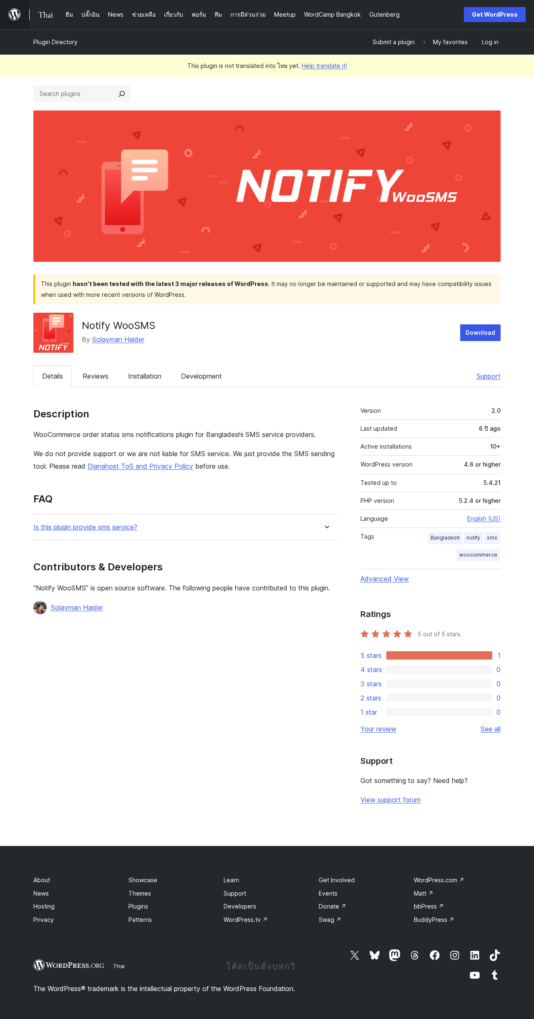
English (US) (484, 518)
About (41, 879)
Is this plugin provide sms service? (85, 527)
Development (201, 376)
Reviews (95, 376)
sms (492, 538)
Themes (139, 893)
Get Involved (337, 879)
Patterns (140, 919)
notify (473, 538)
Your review (378, 729)
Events (328, 893)
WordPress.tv (246, 919)
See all (491, 729)
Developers (240, 906)
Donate (332, 906)
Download (480, 332)
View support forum (390, 800)
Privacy (43, 919)
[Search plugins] (121, 93)
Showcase (142, 879)
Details (52, 376)
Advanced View (384, 579)
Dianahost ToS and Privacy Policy (140, 466)
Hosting (44, 906)
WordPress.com (439, 879)
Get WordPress (495, 14)
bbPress (429, 906)
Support (488, 376)
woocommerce (478, 555)
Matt (423, 893)
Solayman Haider (118, 339)
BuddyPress (434, 919)
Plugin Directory (55, 41)
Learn (231, 879)
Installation (144, 376)
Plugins (138, 906)
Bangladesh (445, 538)
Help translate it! (324, 65)
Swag (330, 919)
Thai (119, 966)
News (41, 893)
